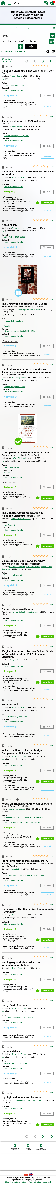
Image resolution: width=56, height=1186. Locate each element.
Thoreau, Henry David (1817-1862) (18, 1017)
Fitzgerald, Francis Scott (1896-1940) (19, 331)
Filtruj (8, 61)
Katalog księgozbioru (25, 28)
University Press (19, 177)
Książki (7, 326)
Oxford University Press (20, 519)
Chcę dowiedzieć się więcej (16, 1182)
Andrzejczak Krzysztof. (13, 575)
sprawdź (47, 106)
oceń (52, 66)
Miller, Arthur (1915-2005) (14, 237)
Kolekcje (21, 51)
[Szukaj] (31, 46)
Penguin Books (15, 76)
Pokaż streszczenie (10, 341)
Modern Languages (17, 809)
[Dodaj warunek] (20, 46)
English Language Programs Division (28, 1100)
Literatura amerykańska (13, 90)
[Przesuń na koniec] (51, 61)
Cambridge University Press (28, 309)
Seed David (13, 467)
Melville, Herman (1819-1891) (16, 1063)
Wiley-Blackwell (19, 458)
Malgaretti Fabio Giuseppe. (36, 817)
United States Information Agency (26, 612)
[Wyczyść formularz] (48, 51)
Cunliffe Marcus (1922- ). (16, 85)
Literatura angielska (33, 822)
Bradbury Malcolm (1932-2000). (32, 875)
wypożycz (47, 203)
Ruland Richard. (11, 875)
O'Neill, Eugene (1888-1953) (15, 716)
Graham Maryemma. (14, 387)
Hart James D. (10, 525)
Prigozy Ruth (13, 321)
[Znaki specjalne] (53, 51)
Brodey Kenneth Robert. (14, 817)
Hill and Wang (16, 968)
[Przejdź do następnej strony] (42, 61)
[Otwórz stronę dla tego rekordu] (28, 281)
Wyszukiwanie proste (9, 51)
